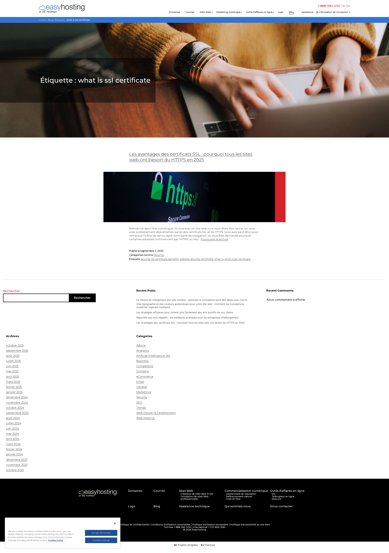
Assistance (307, 12)
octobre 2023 (15, 470)
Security (159, 255)
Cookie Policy (55, 540)
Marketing (143, 392)
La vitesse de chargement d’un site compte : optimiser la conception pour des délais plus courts (192, 299)
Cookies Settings (101, 540)
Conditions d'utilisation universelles (170, 524)
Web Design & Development (156, 413)
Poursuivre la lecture (214, 239)
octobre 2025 (15, 345)
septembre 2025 (17, 350)
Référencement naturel (239, 496)
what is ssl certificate (237, 259)
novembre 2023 (17, 465)
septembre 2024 (17, 413)
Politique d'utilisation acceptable (210, 524)
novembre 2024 (17, 402)
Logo (280, 12)
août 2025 (12, 355)
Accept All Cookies (101, 533)
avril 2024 (12, 439)
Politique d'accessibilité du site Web (250, 524)
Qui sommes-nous (238, 506)
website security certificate (196, 259)
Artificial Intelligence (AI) (153, 355)
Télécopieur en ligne (283, 496)
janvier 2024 (14, 454)
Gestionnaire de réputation (241, 494)
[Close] (115, 523)
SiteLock (276, 499)
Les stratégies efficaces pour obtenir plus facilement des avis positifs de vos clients (185, 312)
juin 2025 (12, 366)
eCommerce (144, 376)
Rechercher (11, 291)
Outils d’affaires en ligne (259, 12)
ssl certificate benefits (165, 259)
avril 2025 (12, 376)
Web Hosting (145, 418)
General (141, 387)
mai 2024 (12, 433)
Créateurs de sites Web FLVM (197, 494)
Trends (141, 407)
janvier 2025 (14, 392)
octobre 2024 (15, 407)
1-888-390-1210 (329, 6)
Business (142, 361)
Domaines (174, 12)
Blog (291, 12)
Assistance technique (194, 506)
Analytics (142, 350)
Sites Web (205, 12)
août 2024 (13, 418)
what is (218, 259)
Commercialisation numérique (246, 491)
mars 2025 (13, 381)
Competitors (144, 366)
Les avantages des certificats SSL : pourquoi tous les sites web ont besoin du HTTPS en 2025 (190, 322)
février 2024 (14, 449)
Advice (141, 345)
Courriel (190, 12)
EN (348, 6)
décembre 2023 (16, 459)
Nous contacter (281, 506)
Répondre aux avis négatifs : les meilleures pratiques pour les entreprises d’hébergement (187, 317)
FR (343, 6)
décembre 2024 (17, 397)
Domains (142, 371)
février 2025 (14, 387)
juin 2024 (12, 428)
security (145, 259)
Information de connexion (333, 12)
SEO (139, 402)
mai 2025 (12, 371)
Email (140, 381)
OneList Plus (233, 499)
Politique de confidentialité (134, 524)
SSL (274, 494)
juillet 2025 (13, 361)
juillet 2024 (13, 423)
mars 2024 (13, 444)
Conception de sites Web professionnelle (194, 497)
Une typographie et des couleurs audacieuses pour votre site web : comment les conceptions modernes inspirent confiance (190, 305)
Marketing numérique (228, 12)
